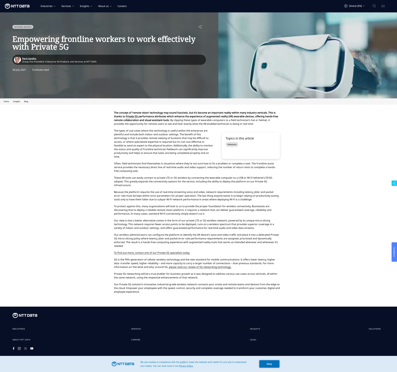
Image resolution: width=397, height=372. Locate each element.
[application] (198, 364)
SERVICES (136, 329)
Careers (122, 6)
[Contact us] (383, 6)
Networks (231, 144)
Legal (253, 340)
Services (66, 6)
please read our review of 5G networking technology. (200, 267)
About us (103, 6)
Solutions (375, 329)
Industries (47, 6)
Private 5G (132, 116)
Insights (84, 6)
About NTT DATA (21, 340)
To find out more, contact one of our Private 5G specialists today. (152, 252)
